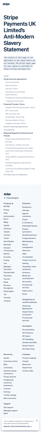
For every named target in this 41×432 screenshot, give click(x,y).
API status (26, 336)
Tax (5, 294)
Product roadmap (29, 358)
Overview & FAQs (12, 82)
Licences (7, 388)
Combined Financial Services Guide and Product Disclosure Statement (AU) (19, 151)
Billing (6, 222)
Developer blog (28, 349)
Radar (6, 282)
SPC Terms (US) (11, 110)
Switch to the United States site (17, 426)
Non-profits (27, 281)
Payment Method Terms (15, 120)
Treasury (7, 301)
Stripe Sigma (9, 291)
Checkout (7, 228)
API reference (27, 333)
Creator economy (29, 260)
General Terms (11, 85)
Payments (8, 275)
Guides (6, 358)
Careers (25, 361)
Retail (24, 294)
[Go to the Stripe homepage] (6, 194)
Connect (7, 235)
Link (5, 263)
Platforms (26, 250)
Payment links (9, 272)
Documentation (28, 329)
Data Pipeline (9, 241)
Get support (8, 407)
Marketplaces (27, 241)
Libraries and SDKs (29, 342)
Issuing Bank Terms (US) (14, 117)
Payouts (7, 279)
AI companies (27, 257)
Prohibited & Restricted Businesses (19, 98)
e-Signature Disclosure (14, 101)
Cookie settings (10, 395)
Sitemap (7, 392)
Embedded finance (29, 226)
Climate (7, 232)
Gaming (25, 263)
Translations (9, 130)
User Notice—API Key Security (17, 145)
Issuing (6, 260)
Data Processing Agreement (16, 126)
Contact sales (27, 371)
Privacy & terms (10, 377)
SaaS (24, 254)
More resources (10, 398)
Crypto (6, 238)
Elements (7, 244)
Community (8, 367)
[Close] (36, 421)
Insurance (26, 272)
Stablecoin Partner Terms (15, 123)
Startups (25, 210)
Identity (7, 254)
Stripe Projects (28, 345)
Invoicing (7, 257)
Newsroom (26, 364)
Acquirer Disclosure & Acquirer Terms (20, 107)
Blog (5, 364)
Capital (6, 225)
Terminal (7, 297)
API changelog (28, 339)
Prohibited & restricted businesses (8, 383)
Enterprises (26, 207)
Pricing (6, 210)
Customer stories (11, 361)
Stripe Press (27, 367)
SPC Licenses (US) (12, 114)
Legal (6, 76)
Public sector (27, 291)
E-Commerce (27, 222)
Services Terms (11, 88)
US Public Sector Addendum (16, 174)
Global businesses (29, 235)
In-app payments (29, 238)
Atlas (6, 213)
